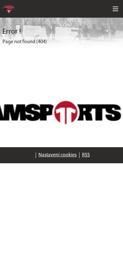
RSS (86, 155)
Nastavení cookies (57, 155)
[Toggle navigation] (115, 9)
